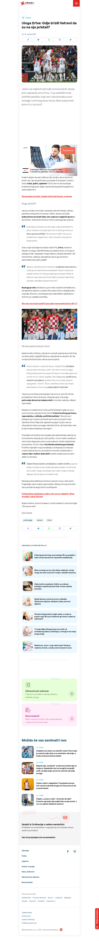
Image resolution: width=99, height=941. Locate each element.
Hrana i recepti (28, 866)
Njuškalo (67, 898)
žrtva (49, 520)
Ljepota (25, 861)
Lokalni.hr (59, 898)
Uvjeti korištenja (28, 919)
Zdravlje (25, 851)
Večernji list (26, 898)
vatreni (39, 520)
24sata (24, 901)
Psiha (24, 856)
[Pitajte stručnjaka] (97, 918)
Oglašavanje (27, 912)
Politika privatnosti (29, 923)
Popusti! (32, 901)
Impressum (26, 916)
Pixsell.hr (41, 901)
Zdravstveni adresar (30, 877)
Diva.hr (50, 898)
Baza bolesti (27, 882)
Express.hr (51, 901)
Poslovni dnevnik (39, 898)
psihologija (28, 520)
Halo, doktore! (28, 872)
